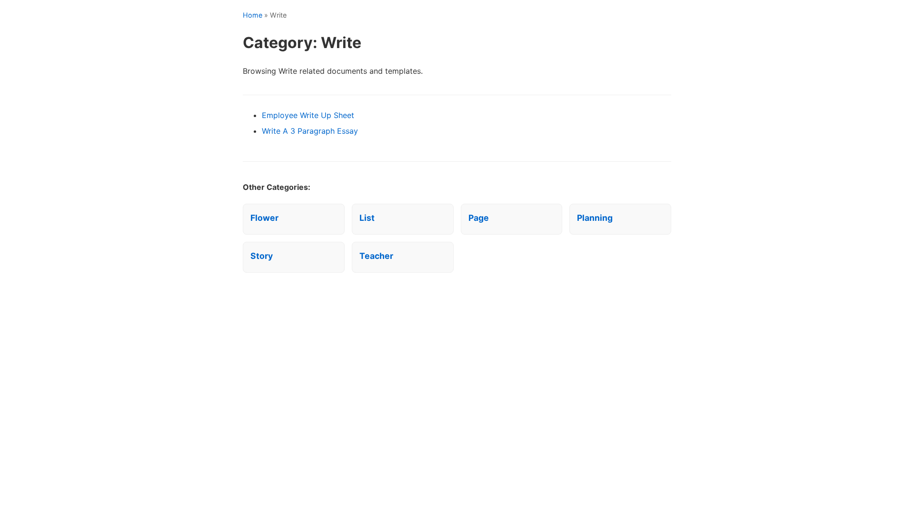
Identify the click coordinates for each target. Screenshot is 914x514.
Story (261, 256)
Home (252, 15)
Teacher (376, 256)
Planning (595, 218)
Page (478, 218)
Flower (264, 218)
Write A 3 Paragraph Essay (310, 131)
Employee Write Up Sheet (308, 115)
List (367, 218)
